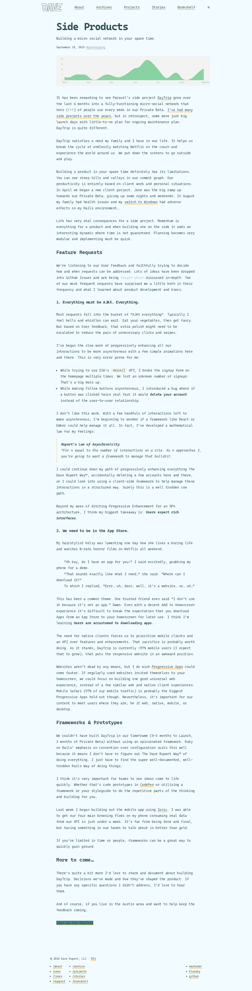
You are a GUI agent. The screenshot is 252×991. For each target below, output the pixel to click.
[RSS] (208, 7)
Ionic (162, 810)
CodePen (147, 785)
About (79, 7)
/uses (57, 971)
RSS (93, 958)
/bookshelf (80, 981)
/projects (79, 971)
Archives (104, 7)
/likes (57, 976)
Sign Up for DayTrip (74, 923)
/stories (78, 976)
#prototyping (95, 47)
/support (59, 981)
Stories (158, 7)
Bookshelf (186, 7)
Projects (132, 7)
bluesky (194, 971)
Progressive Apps (167, 667)
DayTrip (164, 98)
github (194, 976)
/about (57, 966)
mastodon (195, 966)
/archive (78, 966)
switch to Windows (141, 202)
